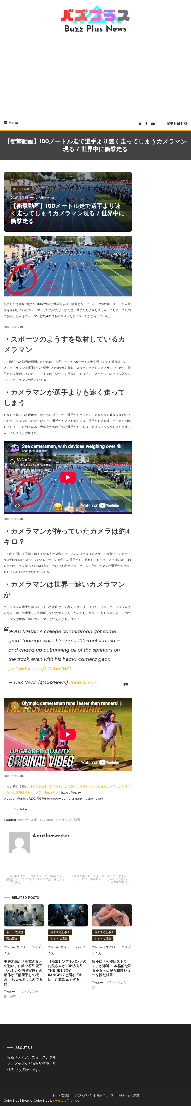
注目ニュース (105, 1095)
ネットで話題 (21, 189)
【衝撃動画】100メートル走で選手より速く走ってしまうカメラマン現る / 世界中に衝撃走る (68, 213)
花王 (13, 996)
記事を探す (175, 123)
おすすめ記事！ (60, 932)
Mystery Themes (67, 1100)
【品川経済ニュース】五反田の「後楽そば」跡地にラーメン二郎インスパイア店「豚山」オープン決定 (35, 879)
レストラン (113, 982)
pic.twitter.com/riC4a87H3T (40, 668)
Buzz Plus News (95, 29)
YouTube (46, 819)
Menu (13, 122)
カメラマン (63, 819)
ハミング (23, 991)
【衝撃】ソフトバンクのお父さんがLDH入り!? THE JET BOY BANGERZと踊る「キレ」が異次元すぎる (67, 971)
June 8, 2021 (83, 682)
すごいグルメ (83, 1095)
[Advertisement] (95, 75)
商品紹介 (11, 938)
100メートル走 (27, 819)
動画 (77, 819)
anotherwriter (44, 197)
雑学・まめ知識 (129, 1095)
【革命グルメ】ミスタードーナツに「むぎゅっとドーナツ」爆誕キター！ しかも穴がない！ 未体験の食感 (100, 879)
